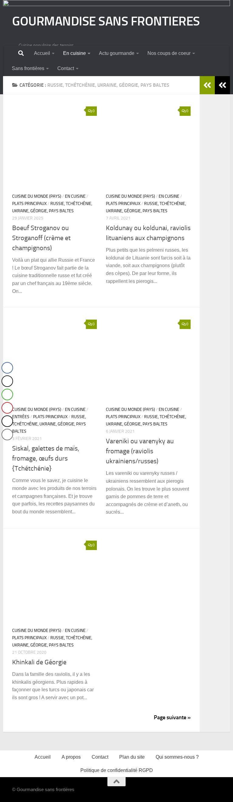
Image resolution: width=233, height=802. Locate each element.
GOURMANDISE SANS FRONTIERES (106, 21)
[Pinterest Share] (7, 408)
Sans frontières (28, 68)
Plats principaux (29, 203)
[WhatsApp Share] (7, 394)
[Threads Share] (7, 421)
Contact (65, 68)
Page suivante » (172, 717)
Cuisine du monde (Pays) (36, 196)
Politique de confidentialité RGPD (116, 770)
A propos (71, 757)
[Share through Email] (7, 434)
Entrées (20, 416)
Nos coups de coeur (169, 53)
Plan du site (132, 757)
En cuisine (74, 53)
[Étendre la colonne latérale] (222, 85)
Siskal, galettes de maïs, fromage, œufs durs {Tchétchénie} (45, 458)
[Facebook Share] (7, 368)
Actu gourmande (116, 53)
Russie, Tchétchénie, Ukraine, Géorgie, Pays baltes (49, 424)
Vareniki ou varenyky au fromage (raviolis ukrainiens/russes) (140, 451)
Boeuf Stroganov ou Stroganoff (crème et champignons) (41, 238)
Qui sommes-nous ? (177, 757)
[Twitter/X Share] (7, 381)
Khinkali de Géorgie (39, 662)
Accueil (42, 53)
